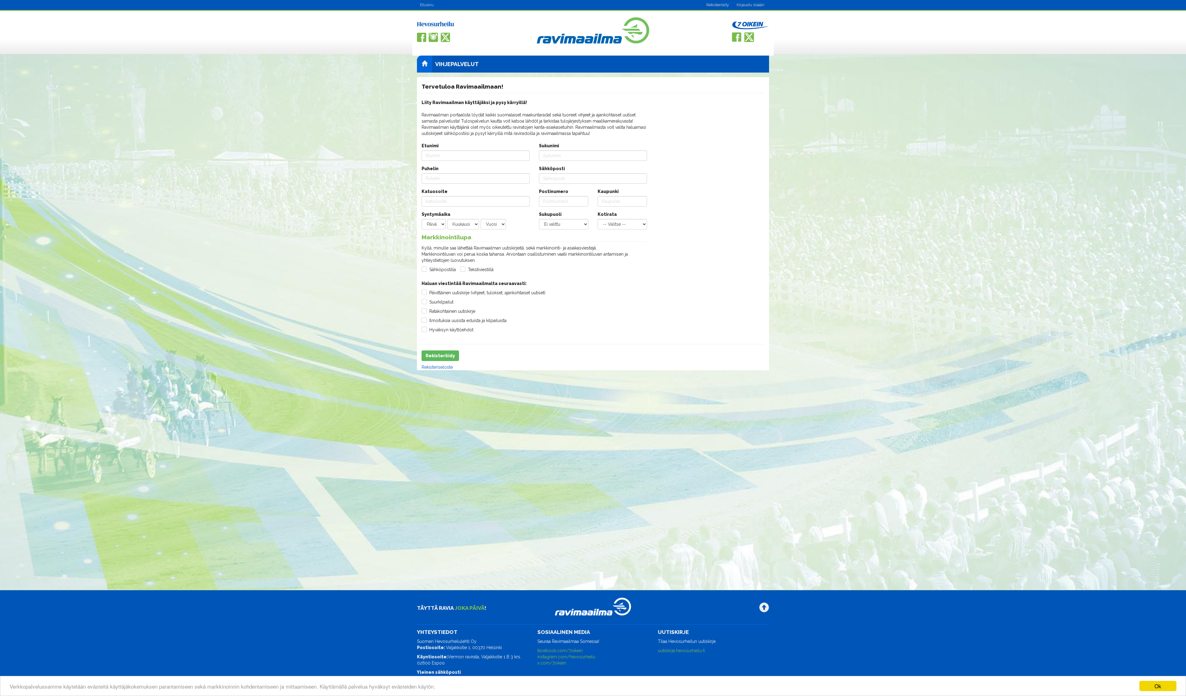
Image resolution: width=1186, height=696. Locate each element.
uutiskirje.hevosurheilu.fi (681, 650)
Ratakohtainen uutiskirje (452, 311)
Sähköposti (552, 168)
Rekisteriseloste (437, 367)
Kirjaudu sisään (750, 4)
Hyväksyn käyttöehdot (451, 329)
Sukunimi (549, 145)
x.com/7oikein (551, 662)
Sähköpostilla (442, 269)
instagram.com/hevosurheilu (566, 656)
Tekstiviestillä (481, 269)
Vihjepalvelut (457, 64)
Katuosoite (435, 191)
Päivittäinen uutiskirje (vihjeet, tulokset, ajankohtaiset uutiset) (487, 292)
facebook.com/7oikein (560, 650)
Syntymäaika (436, 214)
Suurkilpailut (441, 302)
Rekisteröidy (717, 4)
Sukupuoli (550, 214)
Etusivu (427, 4)
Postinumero (553, 191)
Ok (1157, 686)
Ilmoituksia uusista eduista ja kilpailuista (468, 320)
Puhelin (430, 168)
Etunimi (430, 145)
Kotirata (607, 214)
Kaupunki (608, 191)
